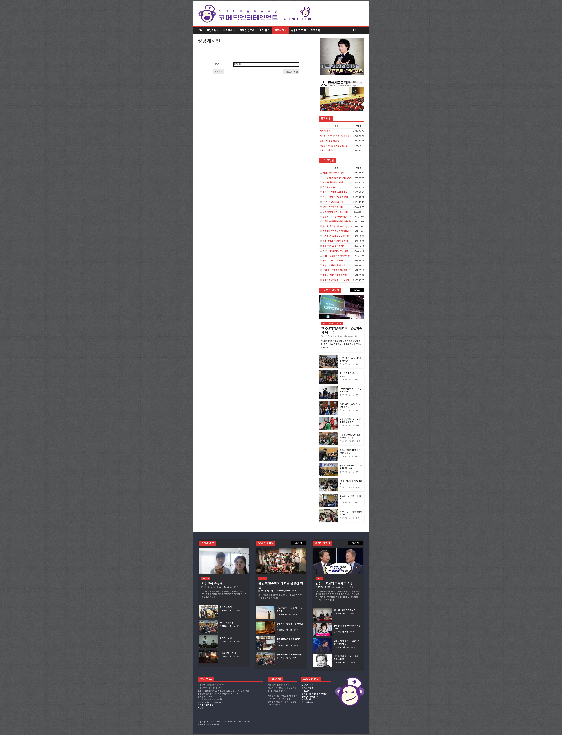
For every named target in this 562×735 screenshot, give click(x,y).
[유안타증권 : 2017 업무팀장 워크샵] (328, 356)
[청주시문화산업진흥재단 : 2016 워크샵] (328, 449)
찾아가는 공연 (226, 638)
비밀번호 (218, 64)
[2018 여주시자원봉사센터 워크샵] (328, 510)
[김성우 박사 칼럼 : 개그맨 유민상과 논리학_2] (322, 639)
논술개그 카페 (298, 30)
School (262, 578)
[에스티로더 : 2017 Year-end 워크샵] (328, 402)
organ (331, 323)
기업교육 (211, 30)
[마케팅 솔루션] (208, 606)
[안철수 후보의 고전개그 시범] (338, 549)
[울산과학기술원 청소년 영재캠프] (265, 622)
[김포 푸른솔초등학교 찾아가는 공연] (265, 637)
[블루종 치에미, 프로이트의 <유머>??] (322, 624)
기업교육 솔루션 (212, 583)
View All (357, 290)
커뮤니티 (279, 30)
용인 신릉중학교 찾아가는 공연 (290, 655)
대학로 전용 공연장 (228, 653)
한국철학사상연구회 (310, 697)
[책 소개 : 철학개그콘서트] (322, 609)
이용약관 (201, 708)
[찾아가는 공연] (208, 636)
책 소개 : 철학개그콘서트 (344, 610)
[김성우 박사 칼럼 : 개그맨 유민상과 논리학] (322, 655)
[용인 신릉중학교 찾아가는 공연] (265, 653)
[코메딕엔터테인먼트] (201, 30)
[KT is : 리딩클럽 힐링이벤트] (328, 479)
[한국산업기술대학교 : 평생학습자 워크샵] (341, 296)
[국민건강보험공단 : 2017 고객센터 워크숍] (328, 433)
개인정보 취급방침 (205, 705)
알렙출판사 (306, 699)
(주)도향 (305, 691)
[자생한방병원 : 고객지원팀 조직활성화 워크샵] (328, 418)
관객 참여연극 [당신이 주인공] (314, 694)
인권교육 (315, 30)
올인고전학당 (307, 688)
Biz (324, 323)
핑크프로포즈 (307, 702)
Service (206, 578)
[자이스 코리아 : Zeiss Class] (328, 372)
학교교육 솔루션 (227, 623)
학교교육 (228, 30)
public (339, 323)
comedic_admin (346, 336)
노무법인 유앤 (307, 685)
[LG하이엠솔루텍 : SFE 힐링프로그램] (328, 387)
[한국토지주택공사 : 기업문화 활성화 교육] (328, 464)
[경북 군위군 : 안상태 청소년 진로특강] (265, 607)
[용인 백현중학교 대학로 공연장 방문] (281, 549)
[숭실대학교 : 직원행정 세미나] (328, 495)
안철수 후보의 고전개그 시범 (334, 583)
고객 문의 (264, 30)
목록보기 (218, 71)
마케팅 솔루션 (247, 30)
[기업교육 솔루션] (224, 549)
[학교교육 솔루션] (208, 621)
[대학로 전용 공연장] (208, 651)
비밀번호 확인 (291, 71)
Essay (319, 578)
